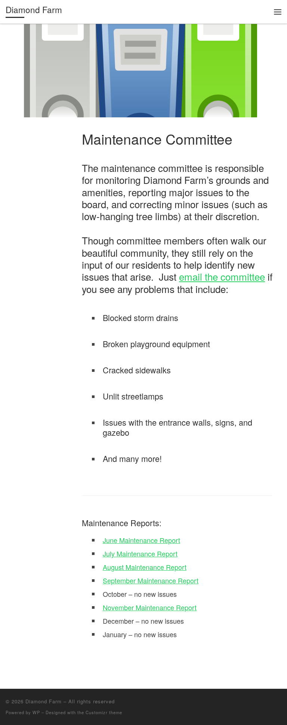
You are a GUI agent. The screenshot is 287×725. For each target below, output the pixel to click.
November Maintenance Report (150, 607)
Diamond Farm (43, 701)
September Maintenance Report (150, 580)
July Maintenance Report (140, 553)
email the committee (222, 276)
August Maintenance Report (144, 567)
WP (36, 712)
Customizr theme (104, 712)
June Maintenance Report (141, 540)
